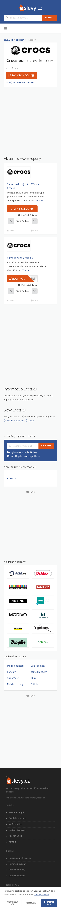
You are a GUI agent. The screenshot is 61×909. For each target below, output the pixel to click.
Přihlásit (46, 445)
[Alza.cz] (18, 573)
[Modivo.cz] (18, 614)
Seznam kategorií (17, 875)
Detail (35, 230)
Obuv (31, 420)
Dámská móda (38, 665)
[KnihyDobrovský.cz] (18, 587)
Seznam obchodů (17, 869)
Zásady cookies (41, 894)
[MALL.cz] (43, 587)
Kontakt (12, 841)
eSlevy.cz (8, 40)
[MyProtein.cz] (43, 614)
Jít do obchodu (19, 75)
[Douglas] (18, 642)
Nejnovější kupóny (17, 864)
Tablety (34, 684)
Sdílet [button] (12, 230)
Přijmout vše (49, 902)
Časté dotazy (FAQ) (17, 818)
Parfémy (11, 671)
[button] (18, 172)
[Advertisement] (30, 120)
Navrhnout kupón (17, 812)
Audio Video (13, 677)
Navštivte (20, 82)
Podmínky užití (15, 836)
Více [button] (38, 200)
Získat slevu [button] (20, 209)
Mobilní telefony (15, 684)
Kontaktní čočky (38, 671)
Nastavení (31, 902)
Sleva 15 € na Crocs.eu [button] (20, 258)
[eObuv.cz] (43, 642)
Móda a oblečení (16, 420)
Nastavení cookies (17, 830)
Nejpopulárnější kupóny (20, 858)
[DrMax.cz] (43, 573)
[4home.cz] (43, 601)
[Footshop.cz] (43, 628)
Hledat (49, 17)
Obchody (20, 40)
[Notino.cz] (18, 601)
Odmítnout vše (12, 902)
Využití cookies (15, 824)
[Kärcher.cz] (18, 628)
